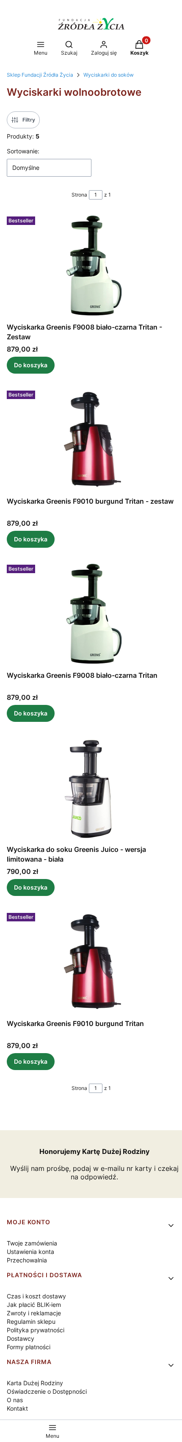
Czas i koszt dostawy (36, 1296)
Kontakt (17, 1408)
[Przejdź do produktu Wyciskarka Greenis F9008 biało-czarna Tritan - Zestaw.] (91, 266)
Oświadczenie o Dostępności (47, 1391)
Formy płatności (28, 1346)
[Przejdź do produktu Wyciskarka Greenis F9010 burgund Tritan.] (91, 962)
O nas (15, 1399)
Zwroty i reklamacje (34, 1313)
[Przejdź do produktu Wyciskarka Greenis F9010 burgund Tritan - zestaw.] (91, 440)
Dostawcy (20, 1338)
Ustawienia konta (30, 1251)
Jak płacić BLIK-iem (34, 1304)
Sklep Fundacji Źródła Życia (40, 75)
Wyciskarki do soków (108, 75)
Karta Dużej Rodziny (35, 1383)
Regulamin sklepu (31, 1321)
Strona (79, 194)
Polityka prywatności (35, 1330)
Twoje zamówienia (32, 1243)
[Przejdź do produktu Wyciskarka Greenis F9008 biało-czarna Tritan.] (91, 614)
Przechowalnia (27, 1260)
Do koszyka (30, 365)
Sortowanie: (23, 151)
